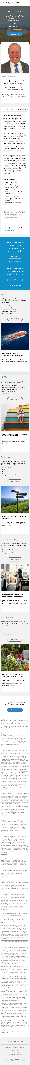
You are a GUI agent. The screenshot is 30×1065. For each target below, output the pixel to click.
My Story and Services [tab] (9, 109)
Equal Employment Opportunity (15, 1052)
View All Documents (15, 261)
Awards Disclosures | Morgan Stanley (9, 1031)
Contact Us (19, 1049)
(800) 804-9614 (17, 29)
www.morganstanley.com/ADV (14, 830)
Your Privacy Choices (14, 1054)
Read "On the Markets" (15, 285)
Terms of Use (11, 1049)
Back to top (4, 729)
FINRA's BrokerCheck (9, 230)
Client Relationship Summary (13, 727)
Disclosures (9, 1047)
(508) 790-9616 (17, 26)
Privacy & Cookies (19, 1047)
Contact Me (15, 34)
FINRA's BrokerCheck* (15, 915)
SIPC (12, 1060)
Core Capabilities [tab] (23, 109)
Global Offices (15, 1050)
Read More (17, 280)
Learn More (17, 256)
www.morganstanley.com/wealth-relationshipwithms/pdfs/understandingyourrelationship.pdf (15, 743)
